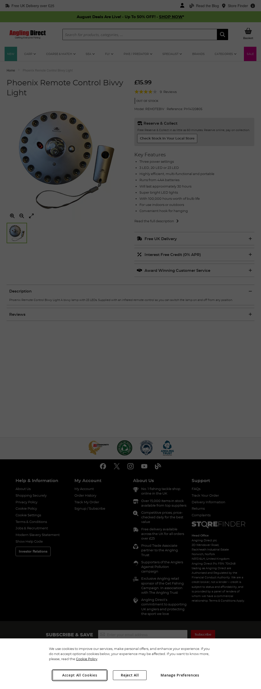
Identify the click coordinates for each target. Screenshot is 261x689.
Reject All (130, 675)
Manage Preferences (180, 675)
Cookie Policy (86, 659)
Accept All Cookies (79, 675)
